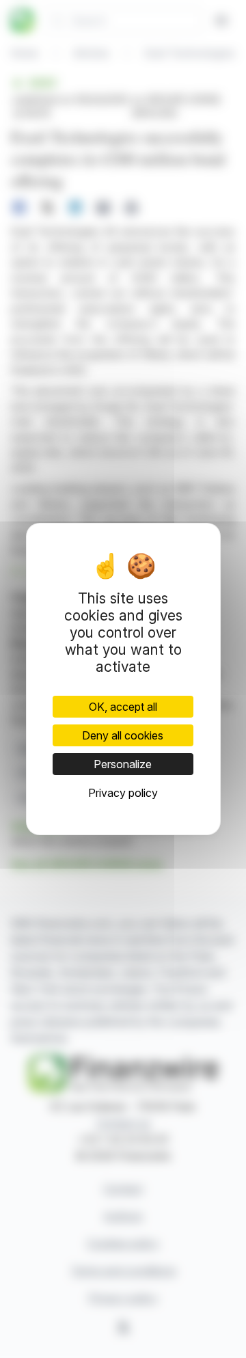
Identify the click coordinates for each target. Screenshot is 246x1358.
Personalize (123, 764)
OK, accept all (123, 707)
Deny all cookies (122, 735)
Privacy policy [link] (123, 793)
